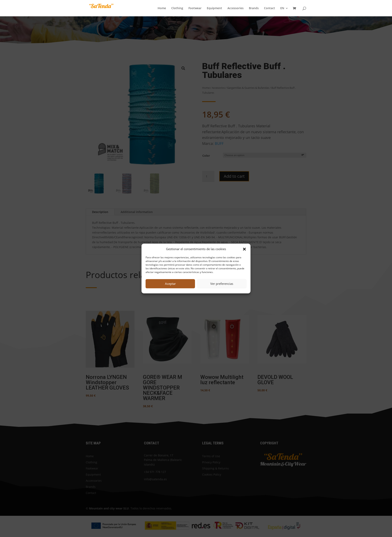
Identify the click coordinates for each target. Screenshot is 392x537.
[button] (244, 249)
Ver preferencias (221, 284)
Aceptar (170, 284)
